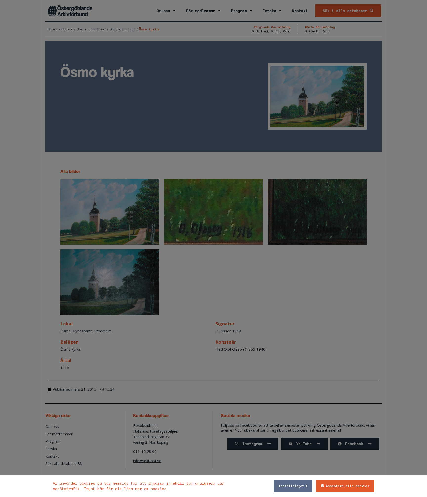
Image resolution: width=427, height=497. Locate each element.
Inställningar (291, 485)
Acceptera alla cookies (347, 485)
